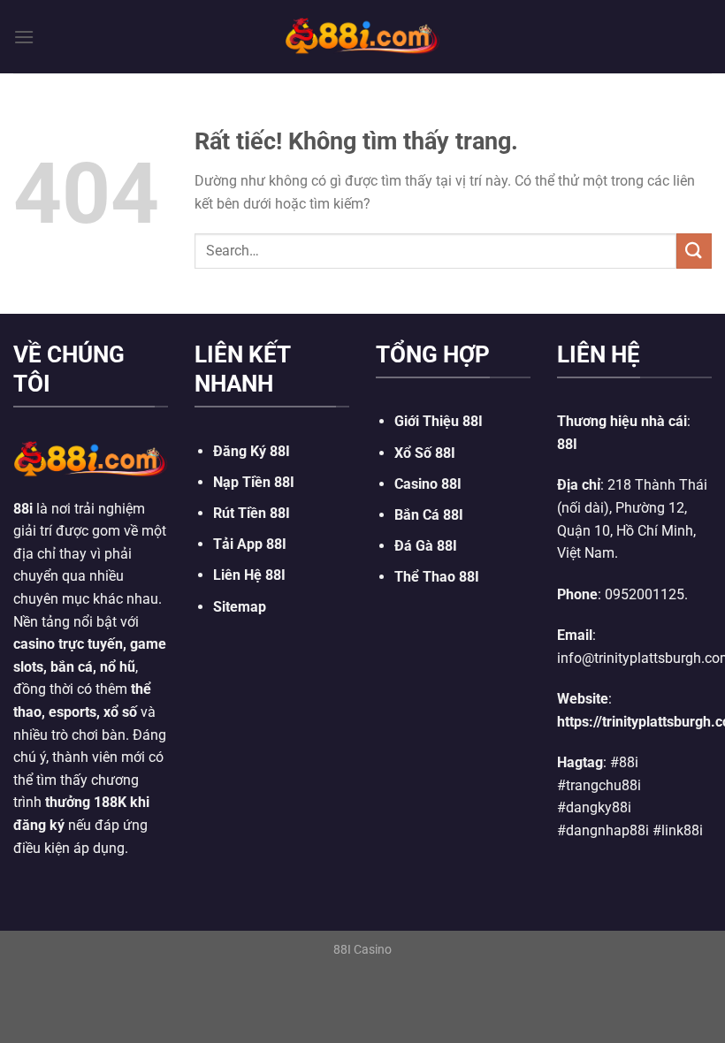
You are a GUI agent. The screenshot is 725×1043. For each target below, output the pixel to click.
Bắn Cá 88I (428, 514)
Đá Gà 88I (425, 545)
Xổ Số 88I (424, 453)
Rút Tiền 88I (251, 513)
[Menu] (23, 36)
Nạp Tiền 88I (253, 482)
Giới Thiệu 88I (438, 421)
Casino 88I (428, 484)
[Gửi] (694, 250)
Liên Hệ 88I (249, 575)
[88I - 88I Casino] (362, 36)
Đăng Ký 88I (251, 451)
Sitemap (239, 606)
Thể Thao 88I (436, 576)
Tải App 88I (249, 544)
